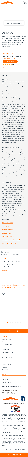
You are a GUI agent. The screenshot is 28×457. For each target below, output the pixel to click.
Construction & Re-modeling (11, 240)
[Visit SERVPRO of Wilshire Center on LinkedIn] (9, 331)
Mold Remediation (7, 344)
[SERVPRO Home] (7, 3)
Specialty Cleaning (7, 354)
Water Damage (6, 339)
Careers (4, 367)
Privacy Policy (5, 379)
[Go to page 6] (16, 322)
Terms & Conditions (7, 377)
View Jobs (5, 226)
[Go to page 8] (19, 322)
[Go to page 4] (12, 322)
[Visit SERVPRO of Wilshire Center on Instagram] (17, 331)
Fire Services (6, 233)
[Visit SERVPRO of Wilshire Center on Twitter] (13, 330)
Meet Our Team (7, 223)
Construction (5, 349)
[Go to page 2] (9, 322)
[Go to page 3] (11, 322)
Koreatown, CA (5, 254)
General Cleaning (7, 357)
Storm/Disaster (6, 347)
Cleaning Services (8, 236)
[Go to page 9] (20, 322)
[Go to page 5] (14, 322)
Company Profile (6, 364)
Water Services (7, 230)
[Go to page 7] (17, 322)
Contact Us (5, 369)
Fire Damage (5, 341)
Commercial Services (9, 243)
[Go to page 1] (7, 322)
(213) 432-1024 (9, 61)
